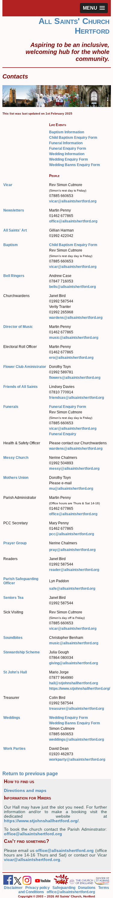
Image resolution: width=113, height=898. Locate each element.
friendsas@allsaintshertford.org (76, 398)
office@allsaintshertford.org (73, 221)
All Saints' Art (15, 230)
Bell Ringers (13, 276)
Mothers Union (15, 478)
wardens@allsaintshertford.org (75, 317)
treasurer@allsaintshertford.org (76, 708)
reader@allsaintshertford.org (74, 570)
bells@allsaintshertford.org (72, 287)
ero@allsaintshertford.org (71, 358)
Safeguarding (63, 888)
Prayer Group (15, 543)
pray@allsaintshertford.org (72, 550)
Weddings (11, 718)
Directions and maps (25, 790)
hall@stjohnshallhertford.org (73, 683)
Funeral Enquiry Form (67, 148)
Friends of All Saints (20, 387)
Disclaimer (13, 888)
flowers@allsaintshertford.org (74, 378)
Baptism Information (66, 132)
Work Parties (14, 748)
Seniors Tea (13, 598)
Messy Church (15, 458)
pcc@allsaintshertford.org (71, 534)
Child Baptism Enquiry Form (73, 137)
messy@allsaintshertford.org (74, 468)
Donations (87, 888)
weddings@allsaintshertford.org (76, 739)
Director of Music (18, 327)
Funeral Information (66, 143)
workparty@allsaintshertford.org (77, 759)
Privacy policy (37, 888)
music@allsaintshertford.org (73, 337)
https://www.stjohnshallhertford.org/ (79, 688)
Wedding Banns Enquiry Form (74, 165)
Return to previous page (30, 773)
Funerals (10, 407)
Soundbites (13, 638)
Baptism (10, 245)
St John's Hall (15, 672)
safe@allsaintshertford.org (72, 588)
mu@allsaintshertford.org (71, 488)
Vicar (7, 185)
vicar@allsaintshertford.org (72, 201)
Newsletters (13, 210)
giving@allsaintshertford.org (73, 663)
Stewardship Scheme (21, 652)
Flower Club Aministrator (24, 367)
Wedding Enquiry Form (68, 159)
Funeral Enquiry (62, 434)
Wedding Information (66, 154)
